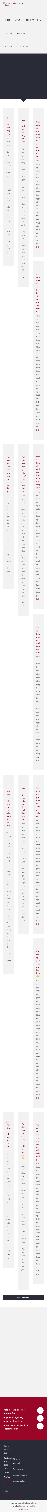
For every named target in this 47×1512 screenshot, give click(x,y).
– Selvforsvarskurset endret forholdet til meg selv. (38, 469)
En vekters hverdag (8, 124)
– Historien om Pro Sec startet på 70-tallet (38, 293)
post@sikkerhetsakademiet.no (15, 1494)
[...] (8, 255)
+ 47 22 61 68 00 (7, 1484)
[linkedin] (40, 1426)
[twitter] (40, 1418)
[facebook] (40, 1410)
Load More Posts (23, 1297)
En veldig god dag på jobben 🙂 (38, 964)
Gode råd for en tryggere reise (23, 132)
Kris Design (24, 1509)
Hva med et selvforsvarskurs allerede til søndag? (9, 810)
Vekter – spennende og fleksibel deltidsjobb (23, 804)
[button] (39, 46)
